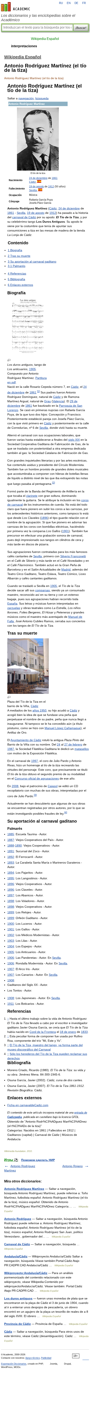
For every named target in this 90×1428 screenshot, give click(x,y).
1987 (10, 749)
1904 (10, 946)
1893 (10, 862)
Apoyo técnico (32, 1358)
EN (69, 3)
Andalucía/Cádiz (15, 1256)
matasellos (82, 749)
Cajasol (53, 786)
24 (58, 744)
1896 (44, 517)
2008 (15, 786)
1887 (10, 840)
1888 (10, 845)
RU (61, 3)
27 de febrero (73, 744)
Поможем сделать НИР (38, 1160)
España (12, 603)
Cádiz (32, 181)
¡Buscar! (80, 27)
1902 (10, 935)
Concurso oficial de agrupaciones (37, 778)
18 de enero (68, 1032)
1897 (10, 895)
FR (84, 3)
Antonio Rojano (72, 1166)
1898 (10, 901)
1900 (10, 923)
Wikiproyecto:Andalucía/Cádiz (25, 1273)
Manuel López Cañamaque (63, 728)
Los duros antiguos (18, 1298)
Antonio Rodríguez (17, 1218)
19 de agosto (36, 186)
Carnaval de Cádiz (17, 1244)
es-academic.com (16, 6)
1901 (65, 531)
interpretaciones (24, 46)
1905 (32, 369)
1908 (10, 980)
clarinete (31, 495)
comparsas (42, 590)
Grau (47, 401)
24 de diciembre (38, 178)
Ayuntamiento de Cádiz (25, 740)
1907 (10, 969)
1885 (10, 834)
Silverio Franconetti (73, 556)
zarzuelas (13, 608)
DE (76, 3)
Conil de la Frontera (43, 1032)
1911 (10, 1003)
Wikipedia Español (45, 39)
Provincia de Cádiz (17, 1323)
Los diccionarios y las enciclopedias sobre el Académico (38, 17)
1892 (10, 857)
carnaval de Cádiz (24, 217)
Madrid (66, 569)
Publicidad (46, 1358)
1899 (10, 912)
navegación (26, 98)
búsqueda (42, 98)
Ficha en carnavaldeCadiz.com (27, 1105)
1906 (10, 957)
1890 (18, 845)
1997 (34, 761)
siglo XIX (74, 439)
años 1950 (39, 710)
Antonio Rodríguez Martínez (24, 1188)
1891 (10, 851)
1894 (10, 872)
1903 (10, 940)
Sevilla (33, 190)
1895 (10, 878)
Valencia (58, 401)
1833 (84, 1032)
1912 (51, 186)
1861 (55, 178)
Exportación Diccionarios (13, 1363)
